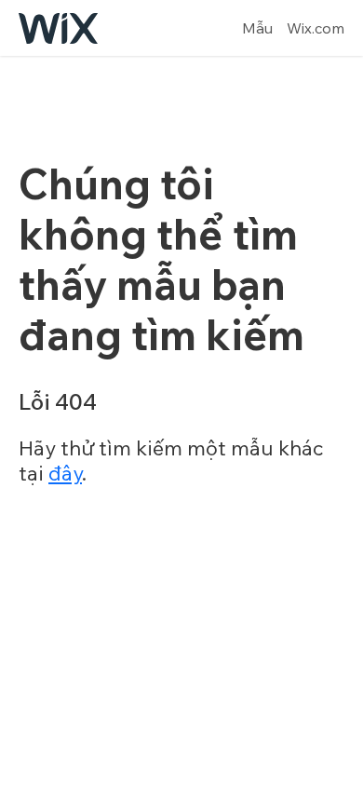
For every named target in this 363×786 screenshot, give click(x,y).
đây (65, 473)
